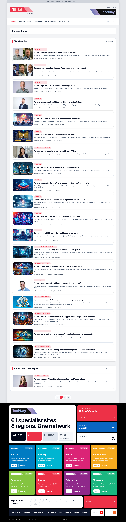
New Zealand (60, 500)
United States (35, 504)
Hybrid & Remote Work (51, 21)
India (46, 500)
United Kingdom (71, 500)
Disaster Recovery (38, 21)
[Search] (114, 21)
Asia (32, 500)
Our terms (85, 512)
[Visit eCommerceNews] (17, 474)
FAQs (60, 512)
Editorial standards (51, 512)
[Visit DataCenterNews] (99, 448)
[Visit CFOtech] (17, 448)
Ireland (52, 500)
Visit (13, 465)
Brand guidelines (16, 512)
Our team (76, 512)
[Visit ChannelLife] (44, 448)
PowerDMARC (63, 519)
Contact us (27, 512)
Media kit (22, 465)
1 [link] (61, 397)
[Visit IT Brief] (44, 474)
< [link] (57, 397)
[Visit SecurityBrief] (72, 474)
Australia (39, 500)
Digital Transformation (25, 21)
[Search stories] (113, 501)
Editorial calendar (38, 512)
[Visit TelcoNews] (99, 474)
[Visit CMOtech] (72, 448)
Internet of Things (64, 21)
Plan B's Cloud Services (41, 519)
